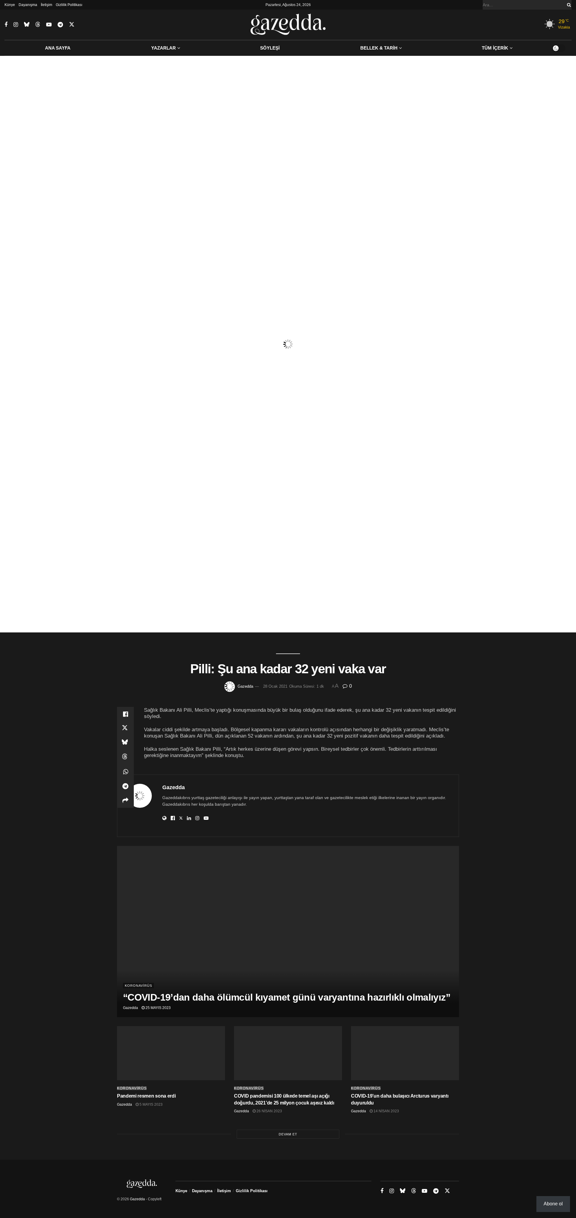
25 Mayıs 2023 (158, 1008)
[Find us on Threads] (37, 24)
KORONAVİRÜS (138, 985)
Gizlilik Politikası (69, 5)
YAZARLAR (163, 47)
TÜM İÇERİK (495, 47)
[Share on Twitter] (125, 728)
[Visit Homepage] (288, 25)
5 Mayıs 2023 (151, 1104)
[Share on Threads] (125, 757)
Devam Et (288, 1134)
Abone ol (553, 1203)
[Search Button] (568, 5)
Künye (9, 5)
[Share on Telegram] (125, 786)
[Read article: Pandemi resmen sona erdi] (171, 1053)
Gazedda (245, 686)
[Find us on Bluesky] (26, 24)
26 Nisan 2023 (269, 1111)
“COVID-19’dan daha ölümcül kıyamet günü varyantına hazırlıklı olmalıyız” (286, 997)
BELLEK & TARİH (379, 47)
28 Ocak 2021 (275, 686)
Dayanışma (28, 5)
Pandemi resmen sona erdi (146, 1095)
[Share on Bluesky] (125, 743)
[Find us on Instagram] (16, 24)
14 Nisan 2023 (386, 1111)
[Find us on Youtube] (49, 24)
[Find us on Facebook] (6, 24)
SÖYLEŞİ (270, 47)
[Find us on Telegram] (60, 24)
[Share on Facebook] (125, 714)
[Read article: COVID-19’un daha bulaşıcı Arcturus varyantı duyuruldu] (405, 1053)
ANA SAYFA (57, 47)
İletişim (46, 5)
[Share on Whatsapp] (125, 772)
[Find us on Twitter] (71, 24)
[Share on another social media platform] (125, 800)
